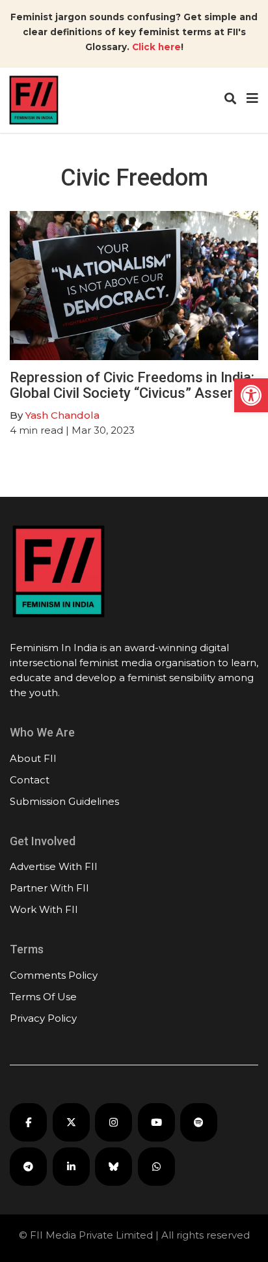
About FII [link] (33, 758)
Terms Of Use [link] (43, 996)
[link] (251, 395)
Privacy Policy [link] (43, 1018)
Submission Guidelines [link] (64, 801)
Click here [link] (156, 47)
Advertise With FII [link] (54, 866)
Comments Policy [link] (54, 975)
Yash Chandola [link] (62, 415)
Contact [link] (29, 780)
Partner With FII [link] (49, 888)
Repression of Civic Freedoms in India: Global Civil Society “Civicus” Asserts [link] (132, 385)
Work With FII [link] (44, 909)
